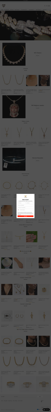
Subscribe (25, 216)
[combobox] (19, 210)
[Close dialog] (33, 194)
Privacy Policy (19, 214)
